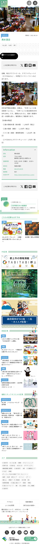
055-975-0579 (18, 169)
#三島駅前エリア (31, 468)
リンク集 (25, 509)
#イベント (21, 477)
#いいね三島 (13, 463)
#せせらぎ (19, 465)
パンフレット (23, 511)
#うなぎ (4, 471)
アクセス (10, 502)
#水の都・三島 (25, 480)
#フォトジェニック (28, 463)
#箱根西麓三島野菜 (7, 468)
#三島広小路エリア (16, 483)
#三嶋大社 (12, 465)
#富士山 (4, 480)
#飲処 (29, 483)
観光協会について (7, 509)
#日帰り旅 (5, 465)
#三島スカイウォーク (8, 486)
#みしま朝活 (22, 486)
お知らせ (18, 509)
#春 (16, 486)
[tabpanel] (12, 232)
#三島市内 (5, 463)
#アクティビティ (28, 465)
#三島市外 (5, 488)
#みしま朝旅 (31, 486)
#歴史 (24, 483)
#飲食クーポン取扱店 (14, 480)
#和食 (10, 471)
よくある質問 (9, 505)
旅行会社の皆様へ (29, 505)
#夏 (24, 468)
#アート (28, 477)
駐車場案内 (29, 502)
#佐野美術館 (5, 483)
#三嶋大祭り (17, 468)
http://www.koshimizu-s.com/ (24, 175)
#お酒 (10, 45)
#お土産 (4, 45)
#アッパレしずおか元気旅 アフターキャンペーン (15, 474)
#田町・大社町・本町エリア (9, 477)
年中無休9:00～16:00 (30, 539)
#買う (15, 45)
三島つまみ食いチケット (10, 511)
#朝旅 (19, 463)
